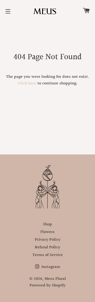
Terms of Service (47, 255)
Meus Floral (55, 279)
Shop (47, 224)
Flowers (47, 232)
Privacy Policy (47, 239)
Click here (27, 83)
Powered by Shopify (47, 285)
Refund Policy (47, 247)
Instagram (50, 267)
